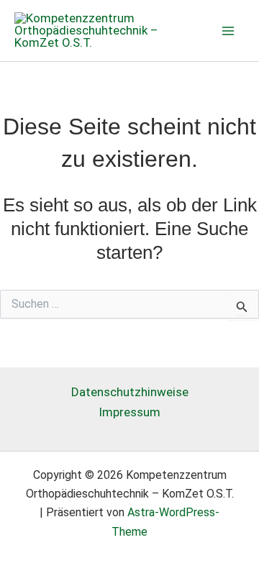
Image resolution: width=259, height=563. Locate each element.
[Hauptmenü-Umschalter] (228, 30)
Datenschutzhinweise (129, 392)
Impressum (129, 412)
